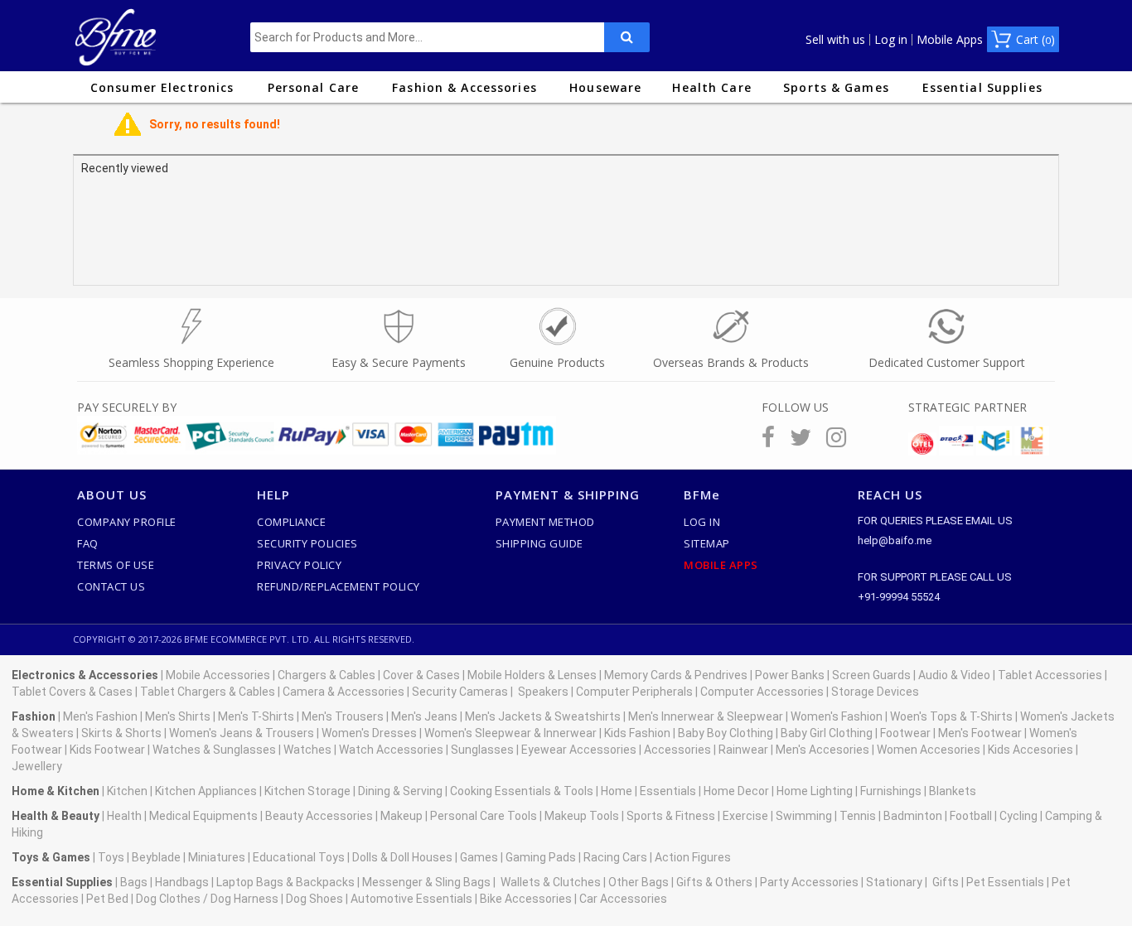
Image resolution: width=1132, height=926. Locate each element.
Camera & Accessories (343, 691)
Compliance (291, 521)
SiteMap (707, 543)
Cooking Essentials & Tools (521, 791)
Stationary (894, 882)
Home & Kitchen (55, 791)
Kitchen (127, 791)
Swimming (804, 815)
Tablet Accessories (1050, 675)
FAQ (88, 543)
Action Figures (693, 857)
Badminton (912, 815)
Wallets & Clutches (551, 882)
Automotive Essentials (411, 898)
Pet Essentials (1005, 882)
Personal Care (314, 87)
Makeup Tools (581, 815)
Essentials (668, 791)
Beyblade (156, 857)
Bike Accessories (526, 898)
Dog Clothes (168, 898)
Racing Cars (615, 857)
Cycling (1018, 815)
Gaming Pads (541, 857)
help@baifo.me (894, 540)
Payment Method (545, 521)
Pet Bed (107, 898)
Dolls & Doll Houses (402, 857)
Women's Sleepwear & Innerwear (510, 733)
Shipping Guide (539, 543)
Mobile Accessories (218, 675)
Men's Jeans (424, 716)
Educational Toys (299, 857)
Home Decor (736, 791)
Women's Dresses (369, 733)
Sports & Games (836, 87)
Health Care (711, 87)
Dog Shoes (314, 898)
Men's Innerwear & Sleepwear (705, 716)
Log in (890, 40)
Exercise (745, 815)
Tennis (857, 815)
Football (971, 815)
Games (479, 857)
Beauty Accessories (319, 815)
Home (616, 791)
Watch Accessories (391, 749)
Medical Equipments (203, 815)
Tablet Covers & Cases (72, 691)
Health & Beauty (55, 815)
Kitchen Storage (307, 791)
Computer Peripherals (634, 691)
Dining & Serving (400, 791)
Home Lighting (814, 791)
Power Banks (790, 675)
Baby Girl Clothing (827, 733)
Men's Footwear (980, 733)
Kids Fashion (637, 733)
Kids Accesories (1030, 749)
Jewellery (37, 766)
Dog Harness (243, 898)
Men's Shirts (177, 716)
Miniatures (216, 857)
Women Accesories (928, 749)
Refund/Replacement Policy (338, 586)
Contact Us (111, 586)
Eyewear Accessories (578, 749)
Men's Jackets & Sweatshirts (543, 716)
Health (124, 815)
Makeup (401, 815)
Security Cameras (460, 691)
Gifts (945, 882)
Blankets (952, 791)
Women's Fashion (837, 716)
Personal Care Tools (483, 815)
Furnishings (891, 791)
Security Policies (307, 543)
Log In (702, 521)
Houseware (605, 87)
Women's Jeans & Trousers (241, 733)
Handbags (182, 882)
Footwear (905, 733)
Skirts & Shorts (121, 733)
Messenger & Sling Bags (426, 882)
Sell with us (835, 40)
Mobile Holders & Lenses (532, 675)
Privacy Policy (299, 564)
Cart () (1035, 39)
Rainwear (743, 749)
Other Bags (638, 882)
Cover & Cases (421, 675)
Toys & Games (51, 857)
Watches (307, 749)
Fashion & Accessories (464, 87)
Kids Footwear (107, 749)
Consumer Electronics (162, 87)
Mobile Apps (950, 40)
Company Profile (127, 521)
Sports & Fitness (670, 815)
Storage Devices (875, 691)
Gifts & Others (714, 882)
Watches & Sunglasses (214, 749)
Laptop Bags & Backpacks (285, 882)
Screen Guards (871, 675)
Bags (134, 882)
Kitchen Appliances (206, 791)
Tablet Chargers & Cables (207, 691)
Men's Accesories (822, 749)
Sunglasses (482, 749)
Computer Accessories (762, 691)
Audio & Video (954, 675)
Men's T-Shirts (256, 716)
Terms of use (115, 564)
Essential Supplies (982, 87)
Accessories (677, 749)
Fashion (34, 716)
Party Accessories (809, 882)
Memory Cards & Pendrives (675, 675)
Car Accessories (623, 898)
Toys (111, 857)
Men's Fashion (100, 716)
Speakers (543, 691)
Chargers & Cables (326, 675)
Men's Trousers (343, 716)
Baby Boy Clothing (725, 733)
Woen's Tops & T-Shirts (951, 716)
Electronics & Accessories (85, 675)
